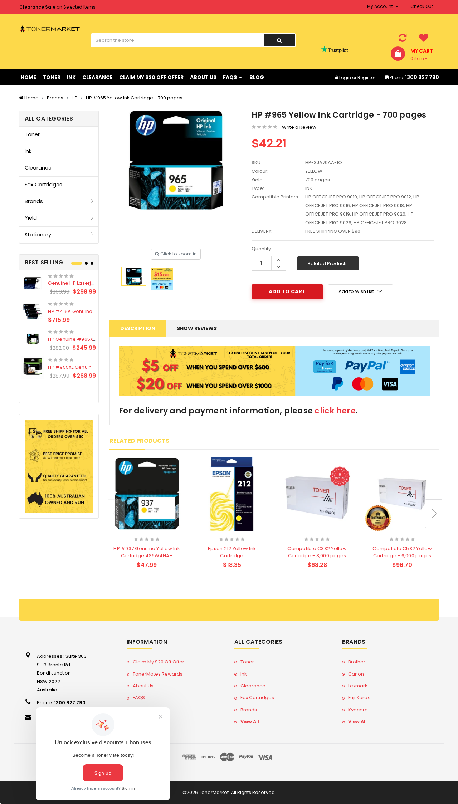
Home (28, 77)
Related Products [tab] (139, 441)
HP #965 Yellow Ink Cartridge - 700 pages (134, 97)
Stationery (38, 234)
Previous (116, 513)
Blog (256, 77)
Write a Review (299, 127)
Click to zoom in (178, 253)
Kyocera (358, 709)
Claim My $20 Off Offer (151, 77)
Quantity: (262, 248)
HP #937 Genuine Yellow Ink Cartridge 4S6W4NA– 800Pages (146, 555)
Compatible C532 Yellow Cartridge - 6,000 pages (402, 552)
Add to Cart (133, 529)
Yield (31, 217)
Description (137, 328)
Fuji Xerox (359, 697)
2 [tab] (86, 263)
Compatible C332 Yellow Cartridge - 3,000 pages (317, 552)
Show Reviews (197, 328)
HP (75, 97)
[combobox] (177, 40)
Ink (71, 77)
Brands (55, 97)
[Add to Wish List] (159, 530)
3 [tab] (92, 263)
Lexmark (357, 685)
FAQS (230, 77)
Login (345, 77)
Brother (356, 661)
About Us (203, 77)
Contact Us (145, 721)
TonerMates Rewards (157, 674)
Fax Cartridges (43, 184)
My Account (380, 6)
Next (433, 513)
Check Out (421, 6)
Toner (51, 77)
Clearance (97, 77)
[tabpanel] (58, 326)
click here (335, 410)
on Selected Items (57, 7)
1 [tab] (76, 263)
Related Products (328, 263)
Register (366, 77)
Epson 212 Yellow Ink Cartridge (232, 552)
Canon (356, 674)
